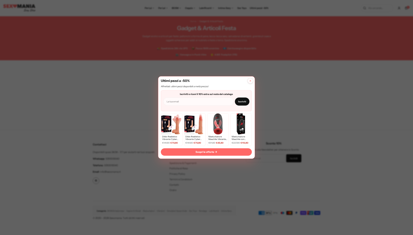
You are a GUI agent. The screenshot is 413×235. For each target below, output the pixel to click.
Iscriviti (242, 101)
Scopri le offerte (206, 151)
